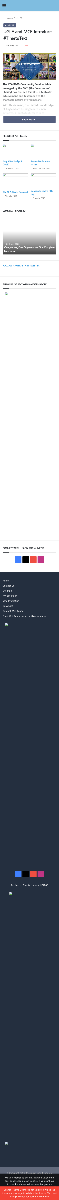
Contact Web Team (12, 611)
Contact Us (8, 585)
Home (8, 18)
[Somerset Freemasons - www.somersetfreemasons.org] (29, 5)
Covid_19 (18, 18)
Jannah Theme (11, 1189)
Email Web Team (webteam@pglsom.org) (24, 616)
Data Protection (10, 601)
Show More (28, 119)
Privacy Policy (10, 596)
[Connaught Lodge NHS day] (43, 180)
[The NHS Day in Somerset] (15, 181)
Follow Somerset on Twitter (21, 265)
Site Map (7, 590)
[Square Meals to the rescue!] (43, 151)
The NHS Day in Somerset (15, 192)
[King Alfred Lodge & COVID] (15, 151)
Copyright (7, 606)
